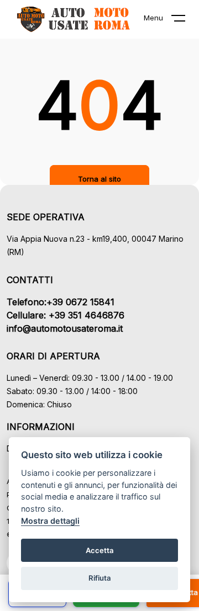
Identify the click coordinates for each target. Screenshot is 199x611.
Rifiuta (99, 577)
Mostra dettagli (50, 520)
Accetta (100, 550)
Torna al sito (99, 178)
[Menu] (185, 20)
